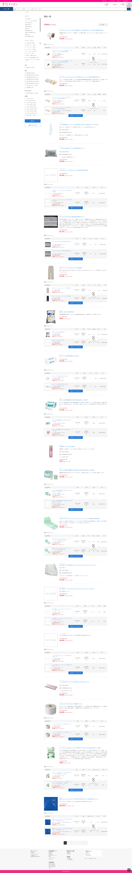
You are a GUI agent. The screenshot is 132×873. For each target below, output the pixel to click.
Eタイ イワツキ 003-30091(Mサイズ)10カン (60, 384)
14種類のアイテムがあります (75, 437)
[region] (33, 28)
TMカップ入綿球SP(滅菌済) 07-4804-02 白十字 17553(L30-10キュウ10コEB (62, 501)
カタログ (50, 859)
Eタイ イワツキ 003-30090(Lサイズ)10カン (60, 376)
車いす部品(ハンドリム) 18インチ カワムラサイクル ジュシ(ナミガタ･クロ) (62, 619)
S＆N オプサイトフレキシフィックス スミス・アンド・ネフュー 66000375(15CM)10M (61, 539)
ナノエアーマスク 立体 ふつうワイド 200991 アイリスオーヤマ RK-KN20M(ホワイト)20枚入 (62, 783)
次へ (85, 842)
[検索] (129, 9)
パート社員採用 (69, 859)
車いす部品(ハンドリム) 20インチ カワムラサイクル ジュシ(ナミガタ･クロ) (62, 610)
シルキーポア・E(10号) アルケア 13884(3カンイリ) (61, 732)
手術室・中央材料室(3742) (30, 32)
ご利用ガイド (87, 852)
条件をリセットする (33, 125)
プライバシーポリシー (34, 853)
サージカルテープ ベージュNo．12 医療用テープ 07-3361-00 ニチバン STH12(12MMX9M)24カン (62, 51)
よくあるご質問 (87, 855)
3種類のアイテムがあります (75, 115)
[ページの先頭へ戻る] (129, 870)
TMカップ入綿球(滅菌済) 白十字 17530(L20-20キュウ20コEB (61, 421)
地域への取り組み (52, 865)
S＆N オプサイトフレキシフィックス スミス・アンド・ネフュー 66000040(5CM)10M (61, 549)
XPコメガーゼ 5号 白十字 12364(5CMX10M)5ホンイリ (62, 251)
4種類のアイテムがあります (75, 258)
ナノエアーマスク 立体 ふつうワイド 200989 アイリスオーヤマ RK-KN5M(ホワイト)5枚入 (62, 773)
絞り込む (32, 120)
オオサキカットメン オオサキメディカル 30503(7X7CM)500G (62, 191)
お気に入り (115, 4)
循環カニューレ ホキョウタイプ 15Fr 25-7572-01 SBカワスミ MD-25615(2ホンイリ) (62, 829)
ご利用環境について (34, 855)
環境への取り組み (52, 863)
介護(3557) (27, 34)
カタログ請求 (107, 4)
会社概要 (50, 853)
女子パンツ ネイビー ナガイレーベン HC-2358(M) (61, 296)
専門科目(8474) (28, 24)
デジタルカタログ (123, 4)
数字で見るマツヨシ (52, 855)
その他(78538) (28, 18)
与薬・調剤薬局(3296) (29, 36)
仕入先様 (68, 853)
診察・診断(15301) (28, 22)
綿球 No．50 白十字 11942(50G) (58, 340)
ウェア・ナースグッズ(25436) (31, 20)
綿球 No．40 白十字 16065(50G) (58, 332)
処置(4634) (27, 28)
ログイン (129, 5)
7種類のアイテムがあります (75, 509)
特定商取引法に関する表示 (35, 856)
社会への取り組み (52, 866)
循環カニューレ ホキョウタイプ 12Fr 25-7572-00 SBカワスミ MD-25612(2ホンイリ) (62, 820)
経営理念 (50, 852)
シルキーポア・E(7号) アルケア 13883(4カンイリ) (61, 724)
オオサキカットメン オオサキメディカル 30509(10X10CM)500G (62, 200)
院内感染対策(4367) (29, 30)
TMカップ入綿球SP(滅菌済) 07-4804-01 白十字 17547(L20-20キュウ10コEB (62, 491)
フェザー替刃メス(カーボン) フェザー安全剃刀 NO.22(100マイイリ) (62, 665)
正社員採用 (69, 858)
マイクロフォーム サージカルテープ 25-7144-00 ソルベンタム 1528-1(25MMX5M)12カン (61, 98)
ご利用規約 (32, 852)
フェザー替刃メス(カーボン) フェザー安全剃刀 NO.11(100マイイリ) (62, 656)
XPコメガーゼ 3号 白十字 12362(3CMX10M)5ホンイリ (62, 242)
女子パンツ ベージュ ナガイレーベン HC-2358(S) (61, 288)
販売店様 (68, 852)
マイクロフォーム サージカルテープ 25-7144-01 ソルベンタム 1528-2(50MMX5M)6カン (61, 108)
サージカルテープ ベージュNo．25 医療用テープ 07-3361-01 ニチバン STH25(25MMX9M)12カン (62, 61)
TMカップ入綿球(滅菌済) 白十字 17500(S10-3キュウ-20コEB (61, 430)
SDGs (50, 867)
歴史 (49, 856)
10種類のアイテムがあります (75, 302)
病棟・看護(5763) (28, 26)
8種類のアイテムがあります (75, 207)
